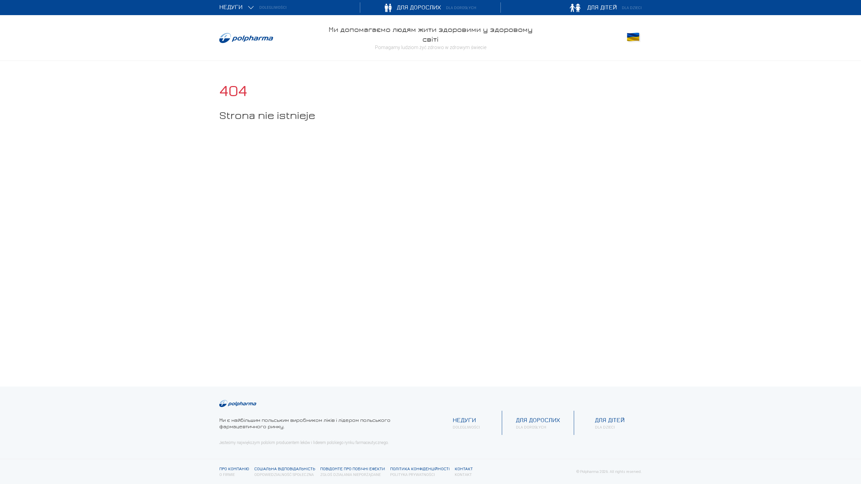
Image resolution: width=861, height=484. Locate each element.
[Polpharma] (269, 38)
